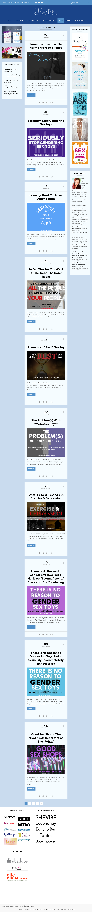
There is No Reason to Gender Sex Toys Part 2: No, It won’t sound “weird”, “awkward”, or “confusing (46, 577)
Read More (31, 95)
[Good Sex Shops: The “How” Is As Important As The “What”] (46, 759)
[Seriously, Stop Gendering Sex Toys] (46, 142)
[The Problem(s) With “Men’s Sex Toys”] (46, 442)
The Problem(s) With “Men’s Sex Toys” (46, 422)
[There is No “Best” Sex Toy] (46, 365)
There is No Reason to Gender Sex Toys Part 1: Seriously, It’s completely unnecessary (46, 658)
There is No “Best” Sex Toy (46, 347)
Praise (17, 2)
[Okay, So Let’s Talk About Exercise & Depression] (46, 516)
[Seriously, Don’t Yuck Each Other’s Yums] (46, 217)
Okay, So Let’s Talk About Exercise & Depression (46, 496)
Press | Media (79, 20)
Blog (60, 20)
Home (4, 2)
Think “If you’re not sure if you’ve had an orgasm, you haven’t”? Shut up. (11, 93)
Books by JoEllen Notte (16, 20)
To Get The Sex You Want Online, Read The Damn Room (46, 273)
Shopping (68, 20)
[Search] (88, 2)
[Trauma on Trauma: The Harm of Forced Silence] (46, 66)
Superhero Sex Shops (48, 20)
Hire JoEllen (25, 2)
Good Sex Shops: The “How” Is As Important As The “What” (46, 738)
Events (10, 2)
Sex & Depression (32, 20)
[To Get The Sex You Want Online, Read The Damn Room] (46, 294)
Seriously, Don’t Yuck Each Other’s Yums (46, 196)
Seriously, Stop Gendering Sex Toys (46, 122)
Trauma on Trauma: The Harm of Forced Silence (46, 45)
